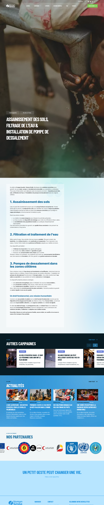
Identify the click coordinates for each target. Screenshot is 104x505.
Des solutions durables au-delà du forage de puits (63, 406)
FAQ (67, 6)
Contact (74, 6)
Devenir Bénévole (58, 6)
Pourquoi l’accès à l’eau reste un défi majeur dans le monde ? (40, 407)
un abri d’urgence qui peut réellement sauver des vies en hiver (68, 357)
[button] (89, 345)
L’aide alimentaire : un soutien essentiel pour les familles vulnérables (16, 407)
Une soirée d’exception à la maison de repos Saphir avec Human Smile (86, 407)
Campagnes (36, 6)
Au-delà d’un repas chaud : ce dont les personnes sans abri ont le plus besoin (31, 357)
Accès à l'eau (27, 113)
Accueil (28, 6)
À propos (47, 6)
